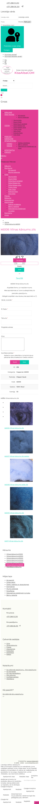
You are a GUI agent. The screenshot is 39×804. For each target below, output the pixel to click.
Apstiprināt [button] (7, 789)
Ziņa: (3, 336)
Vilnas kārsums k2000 (14, 556)
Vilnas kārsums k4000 (14, 560)
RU (6, 60)
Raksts (8, 654)
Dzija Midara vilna (19, 127)
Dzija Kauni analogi (20, 124)
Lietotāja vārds (23, 17)
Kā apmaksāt (11, 671)
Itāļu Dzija (17, 131)
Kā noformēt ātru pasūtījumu (13, 694)
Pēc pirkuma (11, 675)
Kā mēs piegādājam (13, 673)
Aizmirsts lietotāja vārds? (13, 56)
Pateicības (10, 651)
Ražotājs (12, 377)
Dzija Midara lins (19, 126)
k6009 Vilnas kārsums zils (14, 513)
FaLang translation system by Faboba (8, 544)
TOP (37, 803)
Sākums (8, 112)
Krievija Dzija (18, 133)
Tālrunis (4, 318)
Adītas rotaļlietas (24, 143)
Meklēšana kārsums (13, 567)
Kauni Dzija (17, 122)
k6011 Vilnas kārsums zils (14, 541)
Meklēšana (10, 679)
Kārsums (9, 139)
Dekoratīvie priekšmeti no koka (18, 593)
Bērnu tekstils (23, 145)
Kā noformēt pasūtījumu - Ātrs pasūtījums (21, 670)
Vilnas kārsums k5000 (14, 563)
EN (6, 63)
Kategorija (11, 372)
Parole (20, 22)
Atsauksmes (10, 141)
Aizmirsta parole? (11, 55)
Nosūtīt (15, 362)
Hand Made (9, 145)
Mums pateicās (23, 117)
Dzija (8, 643)
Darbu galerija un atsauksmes (17, 584)
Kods (13, 382)
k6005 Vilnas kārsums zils (14, 428)
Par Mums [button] (9, 115)
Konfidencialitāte (7, 353)
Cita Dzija (16, 135)
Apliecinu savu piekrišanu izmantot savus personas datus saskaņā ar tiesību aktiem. (18, 356)
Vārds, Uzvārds (6, 300)
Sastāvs (12, 387)
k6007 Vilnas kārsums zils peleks (17, 456)
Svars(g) (12, 392)
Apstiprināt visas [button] (9, 776)
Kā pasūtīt (21, 115)
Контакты (10, 150)
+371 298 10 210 (12, 3)
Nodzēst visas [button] (24, 776)
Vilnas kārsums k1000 (14, 554)
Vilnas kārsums (11, 645)
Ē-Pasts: (4, 309)
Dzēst (24, 362)
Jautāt (19, 269)
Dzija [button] (7, 126)
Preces (8, 137)
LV (5, 62)
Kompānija (10, 587)
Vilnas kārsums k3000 (14, 558)
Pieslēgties (7, 50)
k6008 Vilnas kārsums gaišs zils (16, 485)
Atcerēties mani (8, 25)
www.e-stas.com (32, 761)
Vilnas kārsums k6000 (14, 565)
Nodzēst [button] (18, 789)
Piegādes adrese (7, 327)
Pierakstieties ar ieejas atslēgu (12, 46)
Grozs (8, 152)
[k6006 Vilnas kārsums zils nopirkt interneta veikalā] (19, 255)
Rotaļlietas (10, 591)
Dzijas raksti (10, 582)
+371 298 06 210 (12, 7)
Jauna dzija (17, 120)
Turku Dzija (17, 129)
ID (14, 367)
